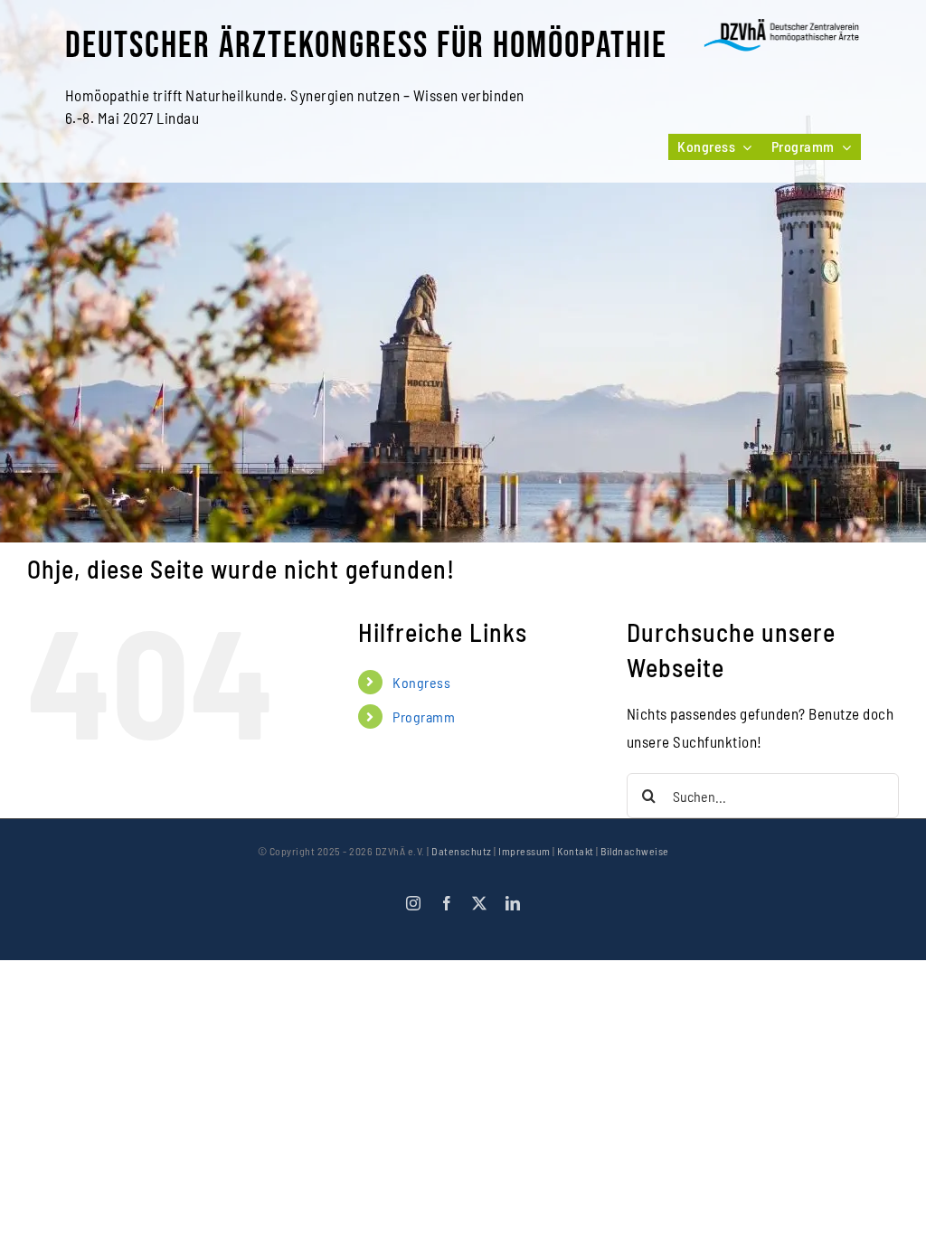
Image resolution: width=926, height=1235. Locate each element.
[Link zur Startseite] (782, 35)
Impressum (524, 850)
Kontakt (575, 850)
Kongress (421, 682)
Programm (423, 716)
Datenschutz (461, 850)
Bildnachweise (634, 850)
